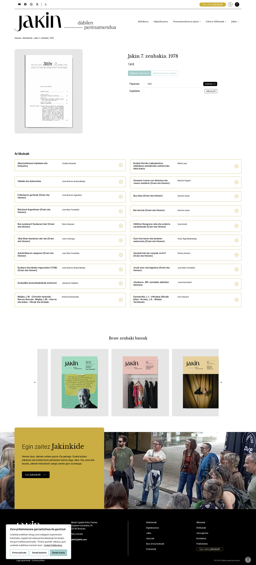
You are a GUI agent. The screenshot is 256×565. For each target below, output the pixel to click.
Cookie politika (38, 560)
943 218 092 (77, 534)
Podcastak (151, 549)
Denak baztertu (39, 553)
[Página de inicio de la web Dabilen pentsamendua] (65, 21)
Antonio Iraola (184, 196)
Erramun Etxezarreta (70, 297)
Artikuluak (201, 528)
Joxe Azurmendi (185, 282)
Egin (33, 474)
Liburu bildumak (215, 21)
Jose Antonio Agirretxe (72, 195)
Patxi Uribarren (68, 224)
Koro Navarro (183, 297)
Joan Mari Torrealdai (70, 210)
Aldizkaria (143, 21)
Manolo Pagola (184, 180)
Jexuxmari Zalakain (70, 283)
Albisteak (200, 522)
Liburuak (150, 538)
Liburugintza (202, 533)
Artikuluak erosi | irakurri (164, 73)
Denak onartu (58, 553)
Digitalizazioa (161, 21)
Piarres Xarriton (184, 253)
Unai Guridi (182, 224)
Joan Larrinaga (68, 239)
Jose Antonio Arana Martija (73, 181)
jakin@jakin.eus (79, 539)
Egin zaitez (212, 4)
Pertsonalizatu (19, 553)
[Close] (69, 526)
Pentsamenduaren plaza (186, 21)
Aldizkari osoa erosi (139, 73)
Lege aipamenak (23, 560)
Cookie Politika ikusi (53, 545)
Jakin (234, 21)
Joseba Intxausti (69, 163)
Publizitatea (202, 544)
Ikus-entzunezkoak (155, 544)
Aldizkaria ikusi (54, 412)
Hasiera (18, 38)
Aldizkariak (27, 38)
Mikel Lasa (182, 163)
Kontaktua (201, 538)
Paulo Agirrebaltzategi (187, 239)
